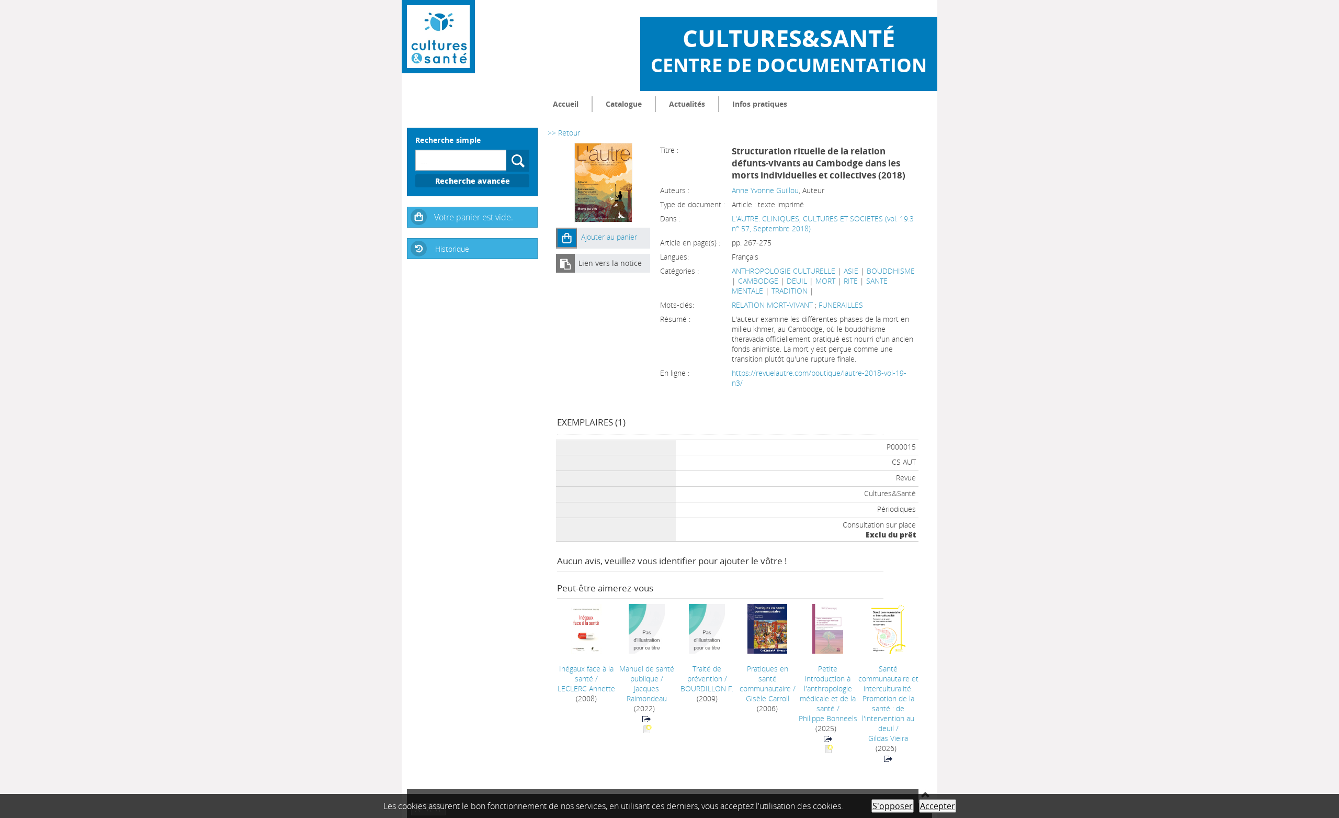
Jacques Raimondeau (647, 693)
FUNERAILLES (841, 305)
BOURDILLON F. (706, 688)
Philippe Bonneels (828, 718)
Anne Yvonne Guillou (765, 190)
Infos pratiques (759, 104)
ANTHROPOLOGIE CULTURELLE (783, 271)
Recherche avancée (472, 181)
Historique (452, 249)
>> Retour (564, 133)
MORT (825, 281)
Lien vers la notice (610, 263)
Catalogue (624, 104)
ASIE (851, 271)
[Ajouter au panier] (566, 238)
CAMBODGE (758, 281)
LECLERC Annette (586, 688)
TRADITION (789, 291)
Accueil (565, 104)
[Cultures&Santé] (438, 36)
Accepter (937, 806)
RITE (851, 281)
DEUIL (797, 281)
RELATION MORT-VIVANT (773, 305)
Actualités (687, 104)
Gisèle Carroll (767, 698)
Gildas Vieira (888, 738)
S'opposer (892, 806)
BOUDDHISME (891, 271)
